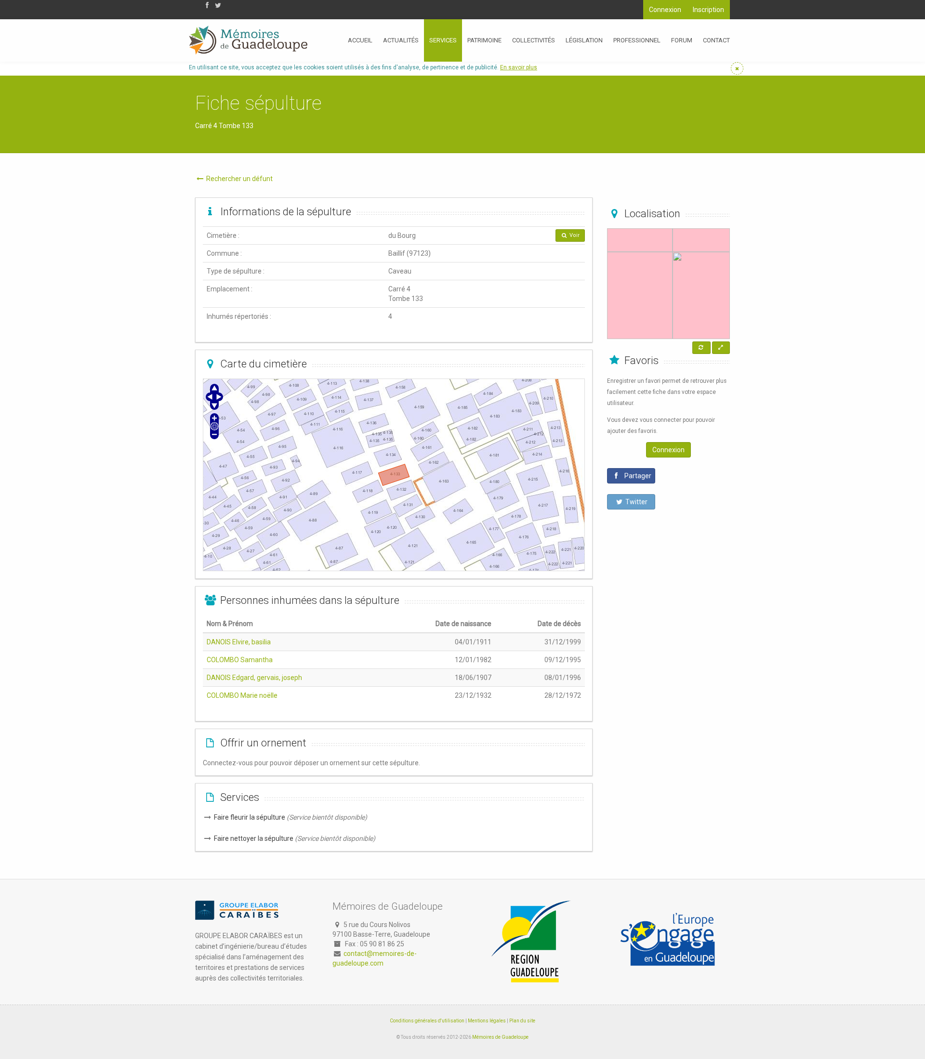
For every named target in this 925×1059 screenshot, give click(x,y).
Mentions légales (487, 1020)
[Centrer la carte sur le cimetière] (701, 347)
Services (443, 40)
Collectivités (533, 40)
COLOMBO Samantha (240, 660)
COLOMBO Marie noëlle (242, 695)
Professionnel (637, 40)
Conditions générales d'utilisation (427, 1020)
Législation (584, 40)
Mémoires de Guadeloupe (500, 1037)
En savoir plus (518, 67)
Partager (637, 476)
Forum (681, 40)
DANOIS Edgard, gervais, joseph (254, 677)
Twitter (636, 502)
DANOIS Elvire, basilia (239, 642)
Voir (574, 235)
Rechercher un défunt (239, 179)
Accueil (360, 40)
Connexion (665, 9)
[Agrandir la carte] (721, 347)
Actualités (401, 40)
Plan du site (522, 1020)
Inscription (708, 9)
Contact (716, 40)
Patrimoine (484, 40)
